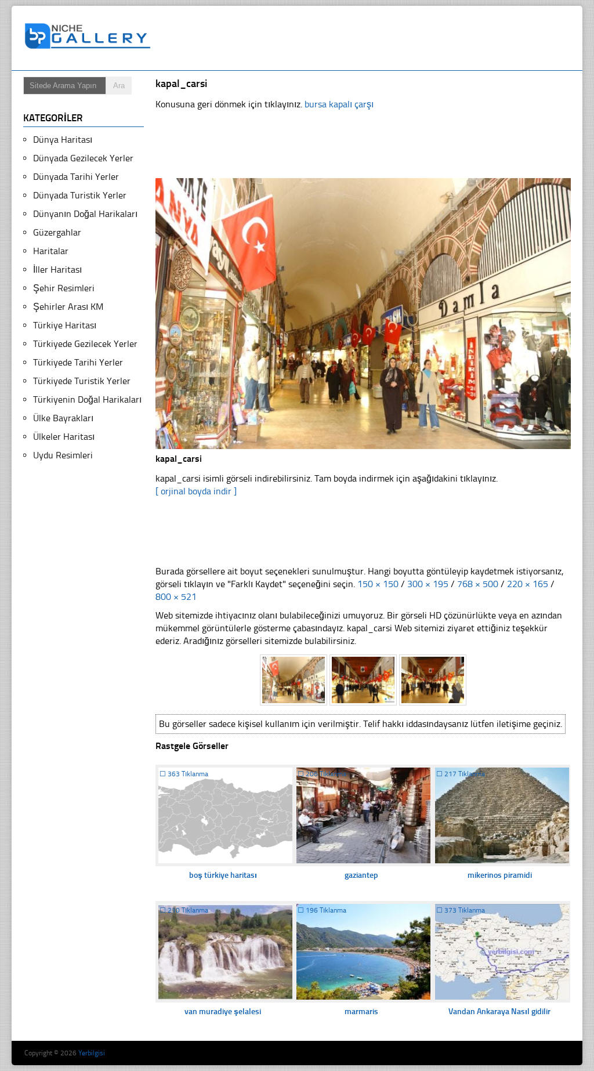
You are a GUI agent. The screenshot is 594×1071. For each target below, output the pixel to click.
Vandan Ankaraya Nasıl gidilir (499, 1011)
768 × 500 (477, 583)
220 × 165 (527, 583)
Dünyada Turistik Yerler (79, 195)
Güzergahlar (57, 232)
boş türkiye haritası (223, 875)
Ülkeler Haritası (64, 436)
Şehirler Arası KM (68, 306)
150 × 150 (378, 583)
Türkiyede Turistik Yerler (82, 380)
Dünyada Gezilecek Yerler (83, 158)
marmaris (361, 1011)
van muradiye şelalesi (222, 1011)
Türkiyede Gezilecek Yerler (85, 343)
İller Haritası (57, 269)
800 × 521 (176, 596)
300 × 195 (427, 583)
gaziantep (361, 875)
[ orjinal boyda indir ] (196, 491)
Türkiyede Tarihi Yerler (78, 362)
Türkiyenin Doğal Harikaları (87, 399)
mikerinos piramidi (500, 875)
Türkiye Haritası (64, 325)
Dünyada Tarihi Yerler (76, 176)
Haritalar (50, 250)
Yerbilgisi (91, 1053)
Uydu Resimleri (63, 455)
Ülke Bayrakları (63, 418)
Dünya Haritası (62, 139)
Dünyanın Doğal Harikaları (85, 213)
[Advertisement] (369, 38)
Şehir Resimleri (64, 288)
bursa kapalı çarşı (339, 104)
